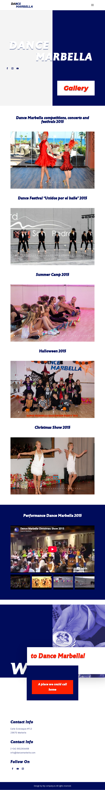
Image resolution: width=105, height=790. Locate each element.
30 (74, 255)
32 (79, 255)
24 (61, 255)
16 (44, 255)
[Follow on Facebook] (7, 68)
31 (76, 255)
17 (46, 255)
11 (33, 255)
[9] (52, 340)
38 (92, 255)
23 (59, 255)
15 (42, 255)
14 (39, 255)
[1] (52, 493)
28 (70, 255)
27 (68, 255)
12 (35, 255)
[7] (52, 187)
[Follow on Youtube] (17, 68)
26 (68, 335)
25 (63, 255)
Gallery (76, 88)
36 (87, 255)
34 (83, 255)
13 (37, 255)
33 (81, 255)
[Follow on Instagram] (12, 68)
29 (72, 255)
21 (55, 255)
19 (50, 255)
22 (57, 255)
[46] (52, 264)
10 (31, 255)
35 (85, 255)
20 (52, 255)
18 (48, 255)
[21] (52, 417)
